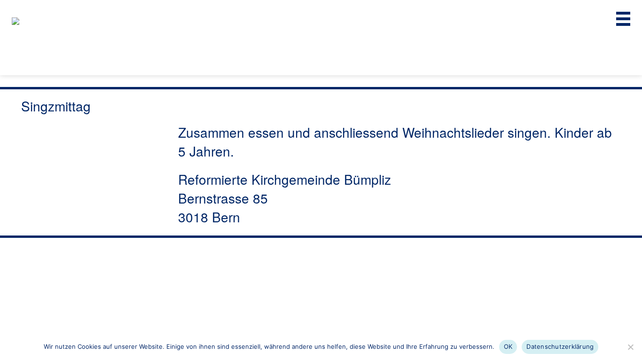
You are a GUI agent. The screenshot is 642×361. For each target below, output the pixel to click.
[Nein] (630, 347)
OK (508, 346)
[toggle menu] (623, 19)
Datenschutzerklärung (560, 346)
